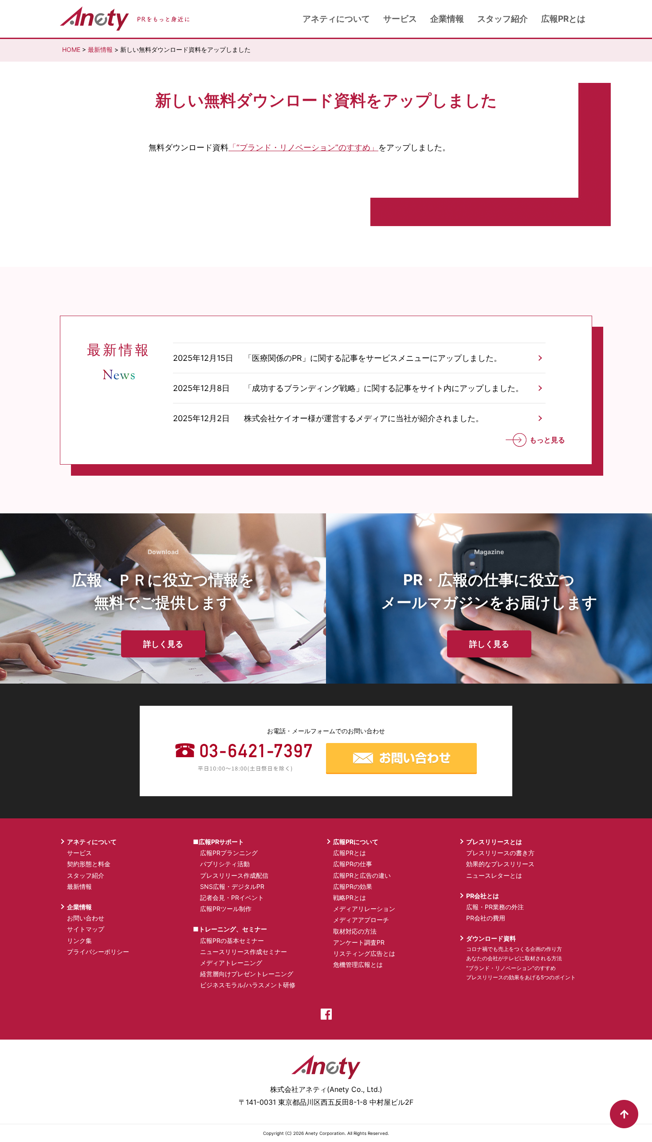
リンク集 (79, 940)
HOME (71, 49)
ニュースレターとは (494, 875)
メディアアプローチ (361, 919)
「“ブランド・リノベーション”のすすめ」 (303, 147)
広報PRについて (355, 841)
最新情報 (100, 49)
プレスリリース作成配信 (234, 875)
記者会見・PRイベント (232, 897)
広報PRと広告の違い (362, 875)
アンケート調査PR (359, 942)
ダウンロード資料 (491, 938)
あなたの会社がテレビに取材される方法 (514, 958)
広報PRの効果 (352, 886)
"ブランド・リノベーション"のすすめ (511, 968)
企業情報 (447, 19)
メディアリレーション (364, 908)
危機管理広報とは (358, 964)
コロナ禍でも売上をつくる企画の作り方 (514, 949)
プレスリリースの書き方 (500, 852)
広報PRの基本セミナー (232, 940)
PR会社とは (482, 896)
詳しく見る (163, 644)
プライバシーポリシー (98, 951)
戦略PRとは (349, 897)
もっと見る (546, 439)
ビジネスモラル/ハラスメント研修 (247, 985)
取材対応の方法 (355, 931)
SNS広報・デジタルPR (232, 886)
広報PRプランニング (229, 852)
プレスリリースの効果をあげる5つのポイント (521, 977)
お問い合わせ (85, 918)
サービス (400, 19)
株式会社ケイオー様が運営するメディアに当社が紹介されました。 (363, 418)
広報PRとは (563, 19)
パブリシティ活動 (225, 864)
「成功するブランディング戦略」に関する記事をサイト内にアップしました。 (383, 388)
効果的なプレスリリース (500, 864)
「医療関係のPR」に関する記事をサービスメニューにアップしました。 (373, 358)
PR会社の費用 (485, 918)
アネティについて (336, 19)
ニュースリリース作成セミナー (243, 951)
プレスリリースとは (494, 841)
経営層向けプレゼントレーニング (246, 974)
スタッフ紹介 (502, 19)
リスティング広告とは (364, 953)
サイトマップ (85, 929)
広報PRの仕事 (352, 864)
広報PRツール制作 (225, 908)
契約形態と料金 (88, 864)
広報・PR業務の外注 (495, 907)
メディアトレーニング (231, 962)
